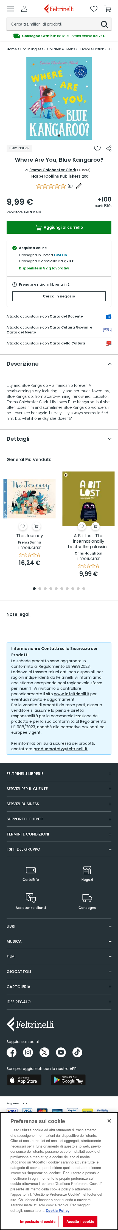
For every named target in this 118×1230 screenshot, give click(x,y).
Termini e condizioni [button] (28, 834)
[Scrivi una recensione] (78, 186)
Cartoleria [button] (18, 986)
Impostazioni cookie (37, 1221)
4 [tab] (51, 589)
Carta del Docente (66, 316)
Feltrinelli (32, 212)
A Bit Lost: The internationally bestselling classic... (88, 541)
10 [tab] (83, 589)
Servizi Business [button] (23, 804)
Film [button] (11, 956)
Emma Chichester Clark (52, 170)
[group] (59, 36)
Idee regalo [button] (19, 1002)
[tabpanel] (59, 98)
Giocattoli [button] (19, 971)
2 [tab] (40, 589)
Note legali (18, 614)
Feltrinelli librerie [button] (25, 773)
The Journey (29, 536)
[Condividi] (108, 148)
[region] (59, 1171)
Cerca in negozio (59, 296)
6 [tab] (62, 589)
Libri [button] (11, 926)
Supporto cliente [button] (25, 819)
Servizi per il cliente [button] (27, 788)
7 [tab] (67, 589)
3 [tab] (45, 589)
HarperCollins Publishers (56, 176)
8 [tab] (73, 589)
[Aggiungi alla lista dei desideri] (97, 148)
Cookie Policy (57, 1210)
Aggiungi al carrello (63, 227)
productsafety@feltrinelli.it (60, 749)
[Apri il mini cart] (108, 9)
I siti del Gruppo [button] (23, 849)
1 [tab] (59, 135)
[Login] (24, 8)
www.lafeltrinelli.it (71, 694)
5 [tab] (56, 589)
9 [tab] (78, 589)
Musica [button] (14, 941)
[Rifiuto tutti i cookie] (109, 1121)
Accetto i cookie (80, 1221)
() (70, 186)
